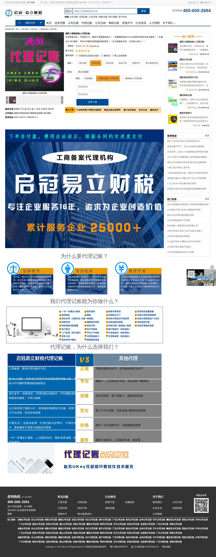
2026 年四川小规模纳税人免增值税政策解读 (187, 157)
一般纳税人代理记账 (133, 78)
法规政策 (129, 502)
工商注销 (109, 63)
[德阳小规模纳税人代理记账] (34, 90)
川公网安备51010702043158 (146, 547)
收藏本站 (207, 2)
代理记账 (33, 29)
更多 (207, 136)
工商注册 (82, 63)
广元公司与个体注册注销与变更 (181, 183)
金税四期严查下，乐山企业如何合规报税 (185, 146)
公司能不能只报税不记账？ (179, 247)
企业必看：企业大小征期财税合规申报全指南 (187, 152)
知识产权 (123, 63)
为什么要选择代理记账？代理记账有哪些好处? (188, 204)
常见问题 (63, 496)
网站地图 (166, 547)
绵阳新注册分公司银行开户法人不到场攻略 (186, 178)
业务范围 (24, 29)
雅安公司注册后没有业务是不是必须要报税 (186, 162)
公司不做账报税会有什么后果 (180, 252)
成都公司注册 (24, 520)
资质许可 (136, 63)
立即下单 (92, 102)
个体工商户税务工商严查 (178, 168)
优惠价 (70, 46)
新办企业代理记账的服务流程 (180, 215)
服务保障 (69, 55)
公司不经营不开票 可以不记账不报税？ (185, 231)
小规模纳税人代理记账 (48, 29)
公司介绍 (177, 502)
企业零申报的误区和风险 (178, 236)
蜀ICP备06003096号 (119, 547)
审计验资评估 (152, 63)
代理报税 (88, 78)
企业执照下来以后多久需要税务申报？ (184, 210)
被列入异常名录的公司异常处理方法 (183, 141)
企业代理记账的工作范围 (178, 220)
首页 (17, 29)
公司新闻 (157, 514)
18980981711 (107, 2)
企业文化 (157, 508)
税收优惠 (110, 508)
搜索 (143, 11)
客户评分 (69, 51)
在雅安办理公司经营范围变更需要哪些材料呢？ (188, 189)
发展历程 (177, 508)
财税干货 (110, 502)
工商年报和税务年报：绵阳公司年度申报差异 (187, 173)
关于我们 (158, 496)
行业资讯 (110, 496)
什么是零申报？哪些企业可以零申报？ (184, 241)
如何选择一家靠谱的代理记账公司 (182, 226)
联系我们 (157, 502)
